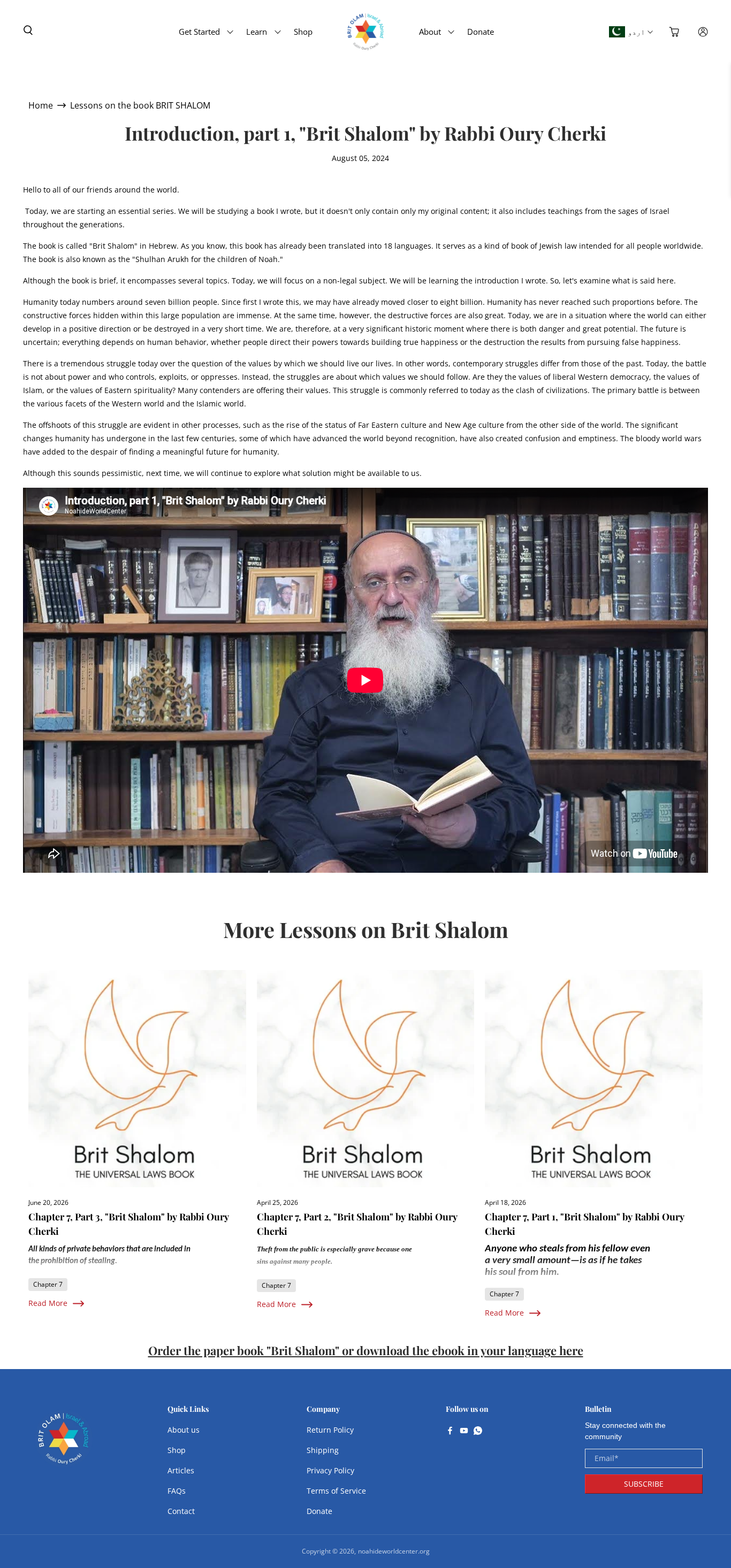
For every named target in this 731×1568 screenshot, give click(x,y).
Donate (480, 31)
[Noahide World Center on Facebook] (450, 1432)
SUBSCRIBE (644, 1484)
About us (183, 1430)
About (430, 31)
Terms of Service (336, 1491)
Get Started (199, 31)
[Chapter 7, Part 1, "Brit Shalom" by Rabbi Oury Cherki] (594, 1079)
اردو (636, 32)
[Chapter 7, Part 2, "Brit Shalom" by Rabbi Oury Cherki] (366, 1079)
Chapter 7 (48, 1284)
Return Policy (330, 1430)
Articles (180, 1470)
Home (40, 105)
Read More (47, 1303)
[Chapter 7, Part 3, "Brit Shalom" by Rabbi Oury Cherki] (137, 1079)
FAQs (176, 1491)
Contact (181, 1511)
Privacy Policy (330, 1470)
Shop (303, 31)
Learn (256, 31)
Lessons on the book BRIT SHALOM (140, 105)
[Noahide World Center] (63, 1444)
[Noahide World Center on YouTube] (464, 1432)
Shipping (323, 1450)
